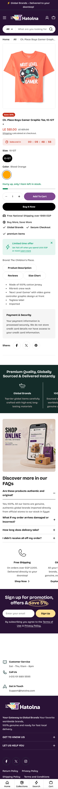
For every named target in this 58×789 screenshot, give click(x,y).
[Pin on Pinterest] (36, 345)
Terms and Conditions (36, 776)
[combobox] (29, 29)
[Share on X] (26, 345)
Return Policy (10, 771)
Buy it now (29, 206)
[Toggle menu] (4, 18)
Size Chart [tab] (35, 275)
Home (6, 39)
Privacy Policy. (32, 625)
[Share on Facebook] (17, 345)
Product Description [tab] (19, 267)
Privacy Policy (30, 771)
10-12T (7, 158)
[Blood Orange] (7, 175)
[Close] (51, 243)
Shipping (7, 133)
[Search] (51, 29)
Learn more (25, 251)
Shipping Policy (11, 776)
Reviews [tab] (13, 275)
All (15, 39)
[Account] (47, 18)
